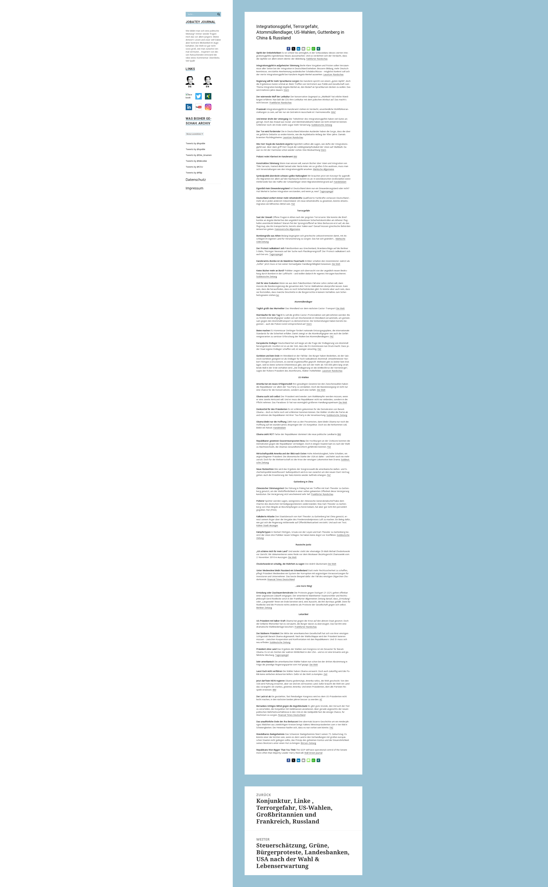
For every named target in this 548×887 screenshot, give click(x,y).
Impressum (194, 188)
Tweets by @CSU (194, 166)
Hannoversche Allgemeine (287, 229)
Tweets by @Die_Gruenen (199, 155)
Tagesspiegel (326, 191)
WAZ (333, 112)
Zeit (325, 674)
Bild (295, 156)
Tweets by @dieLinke (196, 160)
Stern (286, 89)
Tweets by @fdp (194, 172)
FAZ (293, 203)
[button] (288, 49)
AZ (321, 699)
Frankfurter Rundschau (280, 102)
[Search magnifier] (218, 14)
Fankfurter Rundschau (317, 58)
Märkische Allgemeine (323, 169)
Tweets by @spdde (195, 143)
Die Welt (336, 263)
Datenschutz (196, 179)
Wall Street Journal (313, 752)
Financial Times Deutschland (281, 579)
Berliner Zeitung (264, 607)
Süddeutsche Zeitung (321, 124)
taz (277, 295)
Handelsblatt (340, 181)
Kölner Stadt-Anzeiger (267, 525)
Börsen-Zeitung (308, 743)
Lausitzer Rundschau (333, 74)
